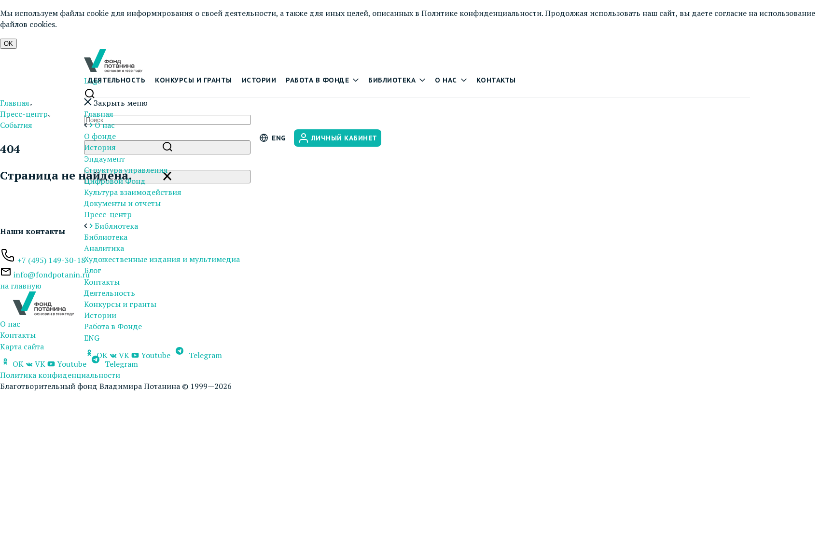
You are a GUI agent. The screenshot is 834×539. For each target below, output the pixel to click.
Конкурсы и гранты (193, 80)
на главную (21, 285)
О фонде (100, 136)
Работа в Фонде (113, 326)
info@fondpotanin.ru (52, 274)
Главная (98, 114)
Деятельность (116, 80)
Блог (92, 270)
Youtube (155, 355)
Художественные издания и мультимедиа (162, 259)
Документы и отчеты (122, 203)
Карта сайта (22, 346)
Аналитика (104, 248)
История (100, 147)
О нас (446, 80)
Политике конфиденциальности (481, 13)
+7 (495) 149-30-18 (51, 260)
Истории (259, 80)
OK (8, 43)
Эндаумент (104, 158)
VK (39, 364)
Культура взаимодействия (132, 192)
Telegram (204, 355)
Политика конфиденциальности (60, 375)
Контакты (496, 80)
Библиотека (392, 80)
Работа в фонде (317, 80)
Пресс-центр (108, 214)
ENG (91, 337)
